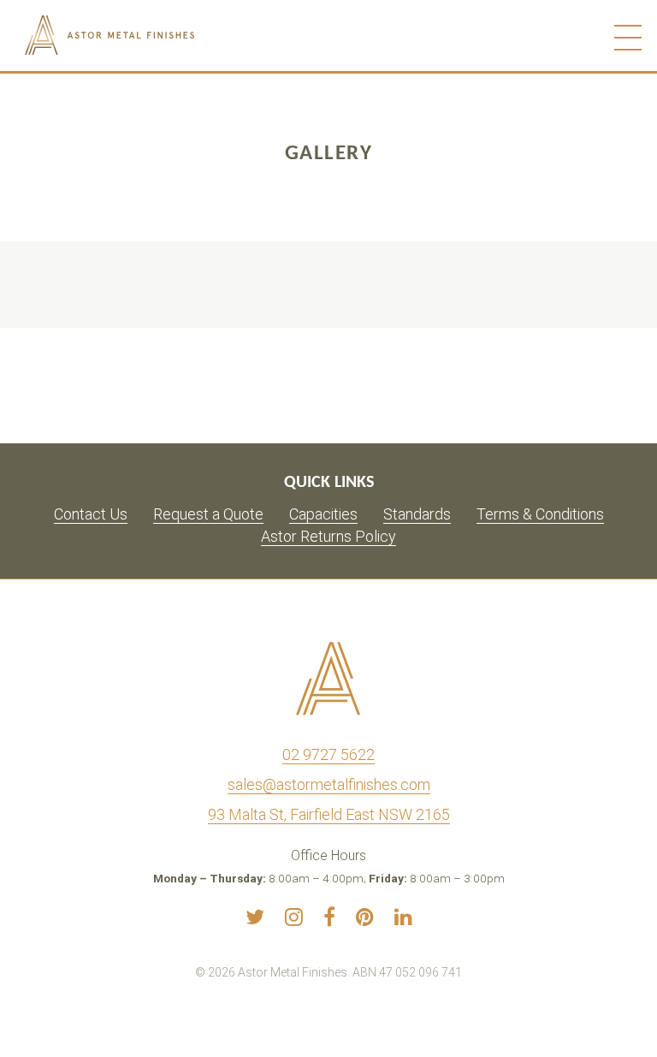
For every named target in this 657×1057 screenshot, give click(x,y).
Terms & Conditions (540, 514)
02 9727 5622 (328, 754)
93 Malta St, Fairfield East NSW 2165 (329, 814)
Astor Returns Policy (328, 536)
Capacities (323, 514)
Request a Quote (208, 514)
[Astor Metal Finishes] (146, 35)
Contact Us (90, 514)
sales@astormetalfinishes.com (329, 784)
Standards (417, 514)
